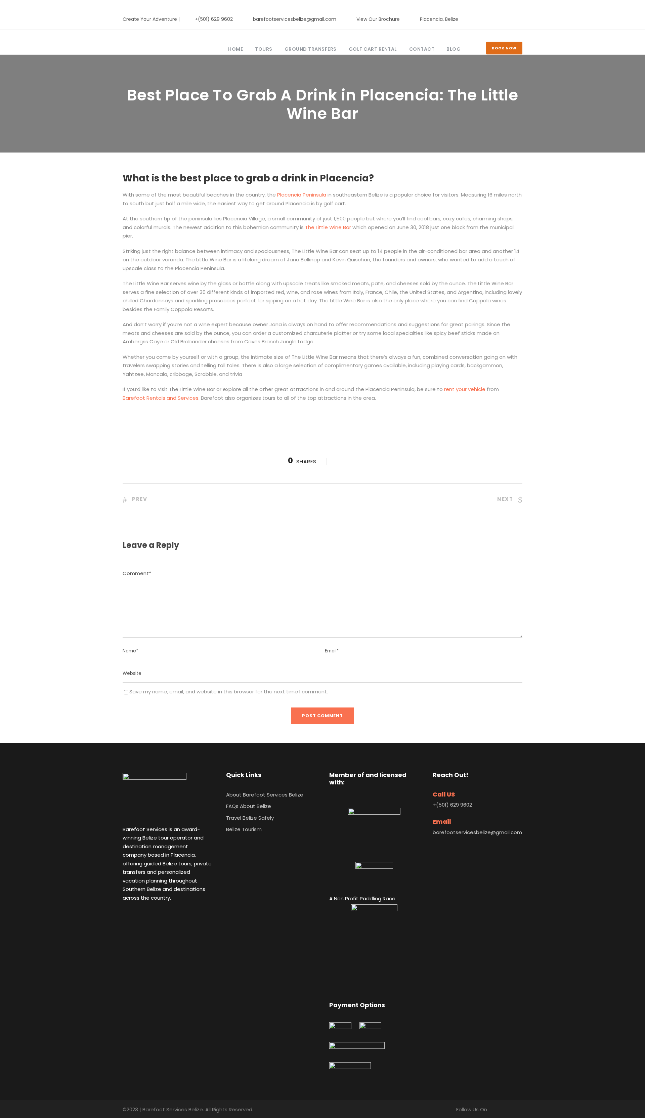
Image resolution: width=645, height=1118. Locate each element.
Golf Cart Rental (373, 49)
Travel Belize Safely (250, 817)
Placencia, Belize (439, 19)
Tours (263, 49)
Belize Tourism (244, 829)
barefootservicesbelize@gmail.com (294, 19)
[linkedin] (510, 19)
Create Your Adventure (150, 19)
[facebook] (499, 19)
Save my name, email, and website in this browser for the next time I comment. (228, 691)
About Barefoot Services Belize (264, 794)
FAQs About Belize (248, 806)
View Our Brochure (378, 19)
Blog (453, 49)
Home (235, 49)
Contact (422, 49)
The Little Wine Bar (328, 227)
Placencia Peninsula (301, 194)
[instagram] (520, 19)
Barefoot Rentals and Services (161, 397)
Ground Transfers (311, 49)
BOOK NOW (504, 48)
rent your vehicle (464, 389)
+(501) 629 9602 (214, 19)
